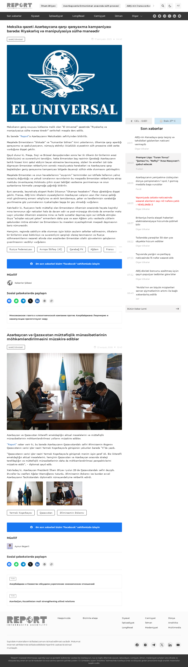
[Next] (151, 6)
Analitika (173, 622)
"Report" (24, 136)
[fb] (154, 16)
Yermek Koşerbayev (20, 512)
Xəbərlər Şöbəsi (23, 283)
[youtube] (179, 16)
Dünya (171, 618)
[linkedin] (174, 16)
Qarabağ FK (76, 249)
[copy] (51, 301)
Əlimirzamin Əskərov (72, 512)
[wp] (16, 301)
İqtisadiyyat (128, 622)
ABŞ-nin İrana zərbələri (141, 6)
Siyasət (126, 618)
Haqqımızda (64, 618)
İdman (148, 622)
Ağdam (95, 249)
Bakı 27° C (170, 120)
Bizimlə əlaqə (90, 618)
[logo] (19, 6)
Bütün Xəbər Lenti (137, 308)
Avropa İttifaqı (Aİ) (51, 249)
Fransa (110, 249)
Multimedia (174, 627)
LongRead (127, 627)
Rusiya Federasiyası (20, 249)
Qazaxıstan (46, 512)
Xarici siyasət (15, 39)
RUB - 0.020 (141, 120)
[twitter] (169, 16)
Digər (135, 15)
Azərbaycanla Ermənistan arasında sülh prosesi (91, 6)
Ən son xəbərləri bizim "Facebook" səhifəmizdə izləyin (68, 263)
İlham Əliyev (48, 6)
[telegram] (164, 16)
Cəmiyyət (150, 618)
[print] (44, 301)
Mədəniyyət (151, 627)
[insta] (159, 16)
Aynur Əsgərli (22, 546)
